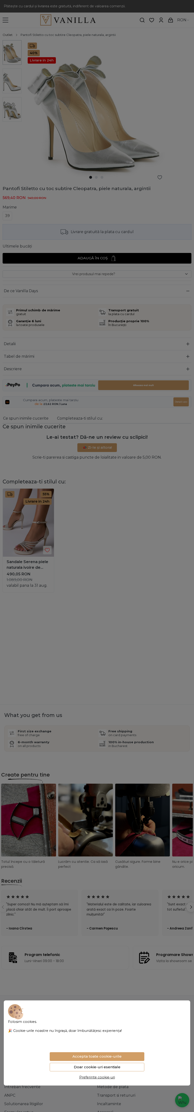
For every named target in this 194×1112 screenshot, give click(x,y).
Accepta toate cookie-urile (97, 1056)
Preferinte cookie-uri (97, 1077)
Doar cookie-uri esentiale (97, 1067)
